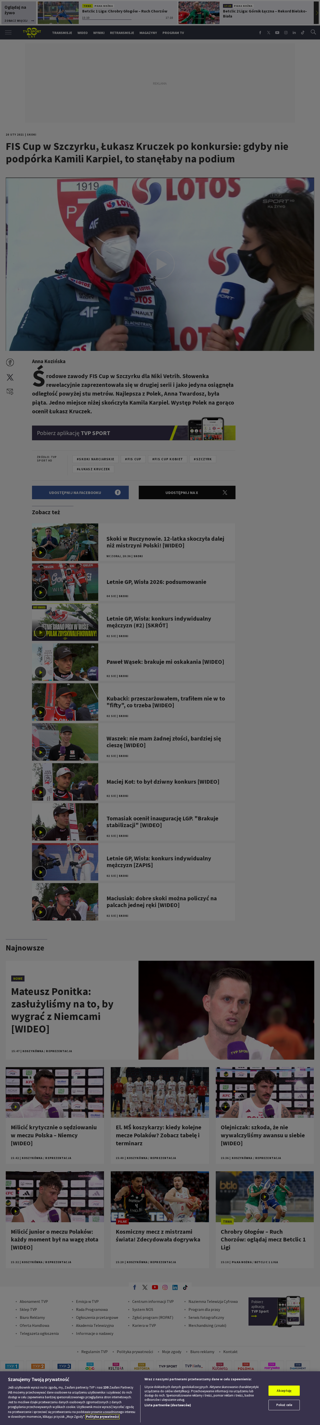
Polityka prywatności (102, 1417)
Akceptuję (284, 1391)
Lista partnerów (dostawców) (167, 1405)
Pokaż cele (284, 1405)
